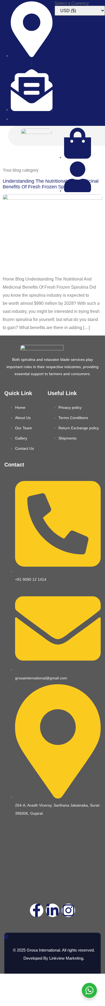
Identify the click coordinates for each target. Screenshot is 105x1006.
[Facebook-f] (36, 910)
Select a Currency (72, 3)
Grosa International (43, 950)
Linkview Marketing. (66, 958)
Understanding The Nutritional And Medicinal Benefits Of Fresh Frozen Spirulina (51, 184)
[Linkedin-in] (52, 910)
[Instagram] (68, 910)
